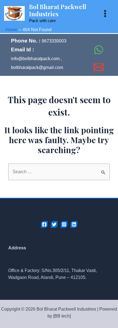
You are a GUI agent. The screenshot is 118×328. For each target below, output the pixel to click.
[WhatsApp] (98, 49)
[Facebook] (88, 37)
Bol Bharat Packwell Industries (57, 10)
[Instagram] (64, 224)
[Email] (98, 67)
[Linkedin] (74, 224)
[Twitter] (54, 224)
